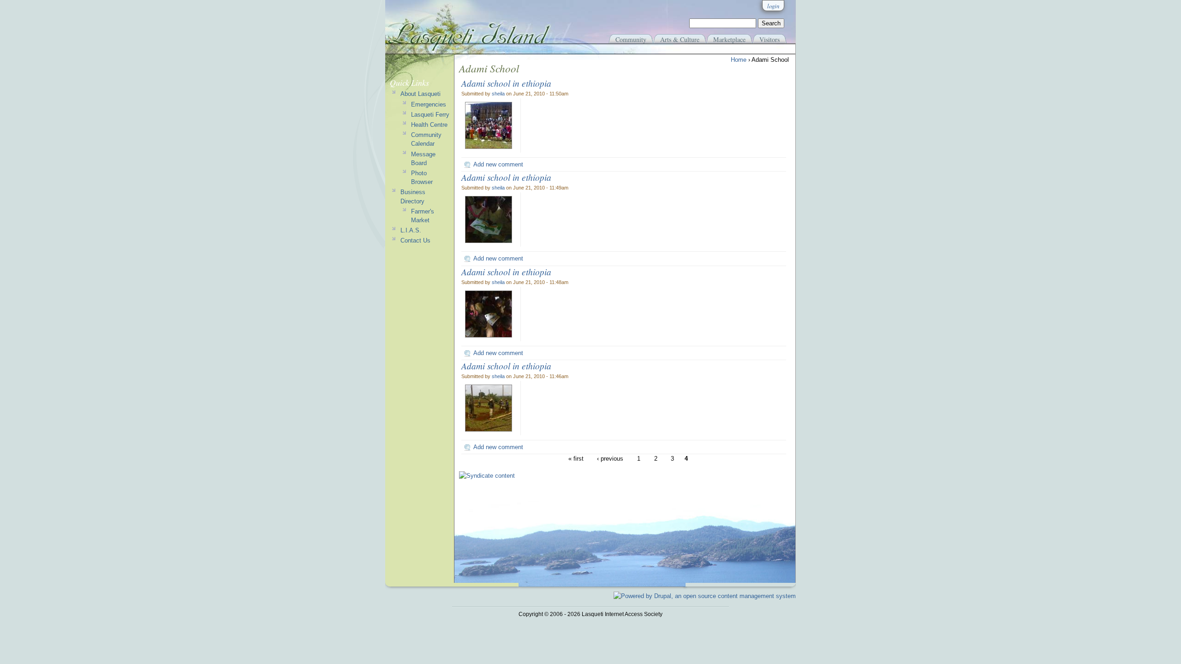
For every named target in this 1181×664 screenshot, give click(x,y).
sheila (498, 93)
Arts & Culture (679, 39)
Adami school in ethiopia (506, 83)
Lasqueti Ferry (430, 114)
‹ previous (610, 458)
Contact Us (415, 240)
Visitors (769, 39)
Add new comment (498, 164)
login (773, 6)
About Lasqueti (420, 93)
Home (738, 59)
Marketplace (729, 39)
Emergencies (428, 104)
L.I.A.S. (410, 230)
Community (630, 39)
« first (576, 458)
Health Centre (429, 124)
